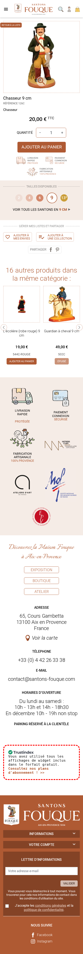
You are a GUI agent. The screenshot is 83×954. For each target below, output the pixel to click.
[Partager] (51, 249)
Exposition (41, 570)
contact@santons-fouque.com (41, 679)
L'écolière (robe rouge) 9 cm (21, 333)
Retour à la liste (11, 25)
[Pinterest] (57, 249)
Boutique (42, 580)
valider (69, 883)
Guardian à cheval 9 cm (61, 331)
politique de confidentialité (43, 910)
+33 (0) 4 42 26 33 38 (41, 660)
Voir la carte (45, 638)
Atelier (41, 591)
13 (64, 197)
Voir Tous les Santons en (40, 210)
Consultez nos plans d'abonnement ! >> (28, 771)
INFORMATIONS (41, 834)
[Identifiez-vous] (69, 9)
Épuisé (61, 361)
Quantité (25, 133)
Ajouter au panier (41, 147)
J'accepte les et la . (44, 907)
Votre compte (41, 845)
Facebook (45, 935)
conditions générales (50, 905)
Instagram (44, 941)
